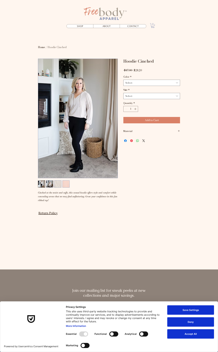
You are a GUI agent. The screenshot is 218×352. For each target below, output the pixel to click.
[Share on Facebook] (125, 141)
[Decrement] (126, 109)
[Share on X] (144, 141)
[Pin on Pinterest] (131, 141)
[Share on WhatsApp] (137, 141)
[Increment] (136, 109)
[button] (153, 25)
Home (41, 47)
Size (126, 90)
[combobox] (151, 83)
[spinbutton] (131, 109)
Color (127, 77)
